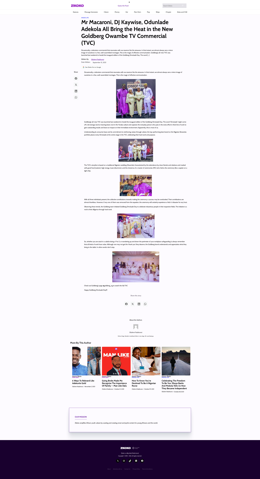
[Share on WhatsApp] (76, 97)
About (109, 469)
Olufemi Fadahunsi (97, 59)
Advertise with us (117, 469)
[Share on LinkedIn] (76, 91)
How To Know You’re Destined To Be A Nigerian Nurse (144, 383)
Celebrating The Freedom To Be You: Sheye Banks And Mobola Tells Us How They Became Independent (174, 384)
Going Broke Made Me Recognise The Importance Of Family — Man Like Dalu (114, 383)
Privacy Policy (136, 469)
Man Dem (75, 377)
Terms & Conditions (147, 469)
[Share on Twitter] (76, 84)
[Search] (182, 5)
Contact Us (127, 469)
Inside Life (85, 18)
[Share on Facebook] (76, 78)
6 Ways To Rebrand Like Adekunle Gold (83, 381)
